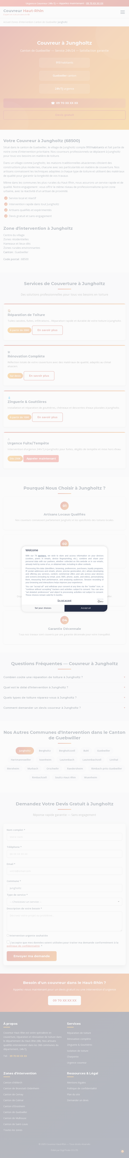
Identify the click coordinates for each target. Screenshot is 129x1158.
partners (42, 556)
